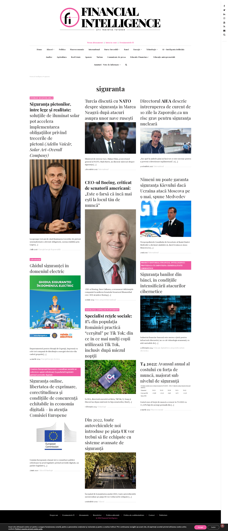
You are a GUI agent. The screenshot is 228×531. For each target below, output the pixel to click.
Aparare (88, 57)
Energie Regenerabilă (53, 249)
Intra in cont (111, 42)
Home (39, 49)
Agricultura (61, 57)
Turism (100, 57)
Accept (200, 527)
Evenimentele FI (126, 42)
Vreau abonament (95, 42)
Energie (137, 49)
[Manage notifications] (222, 526)
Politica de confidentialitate (134, 515)
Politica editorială (112, 515)
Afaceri (50, 49)
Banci (126, 49)
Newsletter (97, 515)
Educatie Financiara (139, 57)
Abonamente (84, 515)
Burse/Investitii (112, 49)
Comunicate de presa (116, 57)
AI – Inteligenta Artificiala (173, 49)
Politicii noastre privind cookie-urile (28, 529)
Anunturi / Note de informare (107, 64)
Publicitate (163, 515)
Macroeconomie (77, 49)
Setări (213, 527)
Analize (49, 57)
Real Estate (76, 57)
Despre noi (54, 515)
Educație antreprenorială (164, 57)
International (94, 49)
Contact (152, 515)
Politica (62, 49)
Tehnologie (152, 49)
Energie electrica (53, 359)
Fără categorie (100, 300)
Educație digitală (160, 348)
